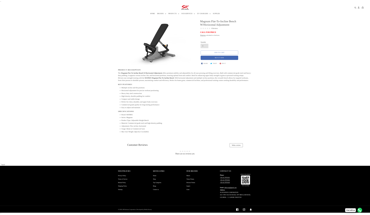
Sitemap (120, 189)
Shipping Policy (122, 186)
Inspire (188, 186)
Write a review (236, 145)
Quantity (203, 42)
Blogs (154, 186)
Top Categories (157, 182)
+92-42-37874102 (225, 180)
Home (154, 175)
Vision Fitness (190, 179)
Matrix (188, 175)
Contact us (156, 189)
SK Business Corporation (129, 209)
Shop (154, 179)
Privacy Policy (122, 175)
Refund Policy (122, 182)
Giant (187, 189)
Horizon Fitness (190, 182)
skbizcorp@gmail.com (230, 187)
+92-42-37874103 (225, 182)
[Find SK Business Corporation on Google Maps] (245, 180)
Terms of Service (122, 179)
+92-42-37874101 (225, 177)
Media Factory (148, 209)
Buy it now (219, 57)
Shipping (203, 35)
